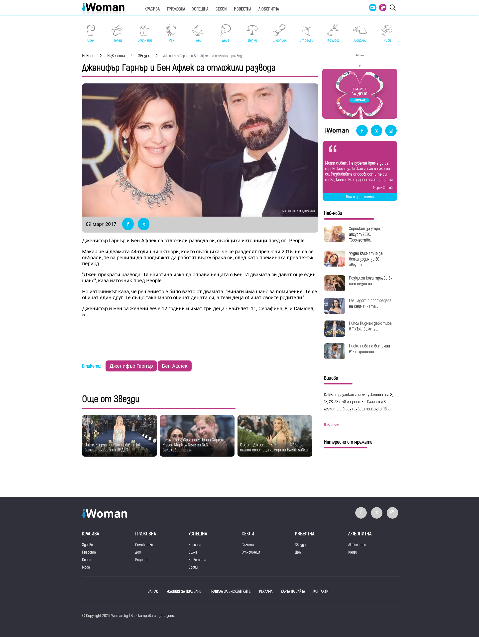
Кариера (195, 544)
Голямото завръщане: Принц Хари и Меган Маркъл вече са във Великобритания (192, 445)
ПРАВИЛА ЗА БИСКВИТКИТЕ (230, 591)
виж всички (332, 424)
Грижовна (176, 9)
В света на (197, 559)
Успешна (200, 9)
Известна (242, 9)
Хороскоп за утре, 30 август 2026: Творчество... (367, 234)
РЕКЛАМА (265, 591)
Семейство (144, 544)
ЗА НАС (153, 591)
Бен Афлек (175, 366)
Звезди (300, 544)
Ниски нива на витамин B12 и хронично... (369, 349)
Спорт (87, 559)
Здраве (87, 544)
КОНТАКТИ (321, 591)
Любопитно (357, 544)
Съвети (248, 544)
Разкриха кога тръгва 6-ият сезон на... (370, 281)
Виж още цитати (360, 197)
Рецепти (142, 559)
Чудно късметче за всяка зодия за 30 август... (366, 259)
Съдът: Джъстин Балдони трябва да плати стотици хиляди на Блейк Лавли (274, 447)
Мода (86, 567)
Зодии (193, 567)
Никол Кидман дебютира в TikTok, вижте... (370, 326)
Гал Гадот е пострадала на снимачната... (370, 303)
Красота (89, 552)
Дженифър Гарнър (131, 366)
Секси (221, 9)
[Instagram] (391, 131)
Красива (152, 9)
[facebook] (362, 131)
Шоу (298, 552)
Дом (138, 552)
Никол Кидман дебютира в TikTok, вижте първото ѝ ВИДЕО (113, 447)
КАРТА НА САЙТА (293, 591)
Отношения (251, 552)
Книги (352, 552)
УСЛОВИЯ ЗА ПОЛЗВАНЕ (184, 591)
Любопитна (268, 9)
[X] (376, 131)
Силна (193, 552)
